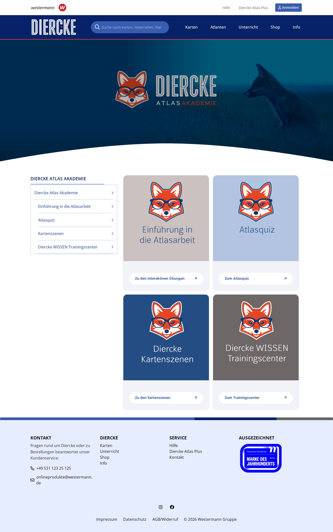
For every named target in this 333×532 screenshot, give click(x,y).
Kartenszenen (51, 233)
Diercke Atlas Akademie (56, 192)
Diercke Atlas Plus (253, 8)
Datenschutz (135, 519)
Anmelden (290, 7)
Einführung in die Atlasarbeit (64, 206)
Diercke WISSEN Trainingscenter (68, 247)
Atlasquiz (46, 220)
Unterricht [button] (248, 27)
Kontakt (176, 457)
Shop (104, 457)
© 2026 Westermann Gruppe (210, 519)
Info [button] (296, 27)
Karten (106, 445)
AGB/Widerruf (165, 519)
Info (103, 463)
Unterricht (109, 451)
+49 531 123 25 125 (53, 468)
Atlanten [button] (218, 27)
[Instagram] (161, 507)
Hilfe (226, 8)
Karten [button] (191, 27)
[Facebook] (172, 507)
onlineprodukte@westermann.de (64, 480)
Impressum (106, 519)
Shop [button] (275, 27)
